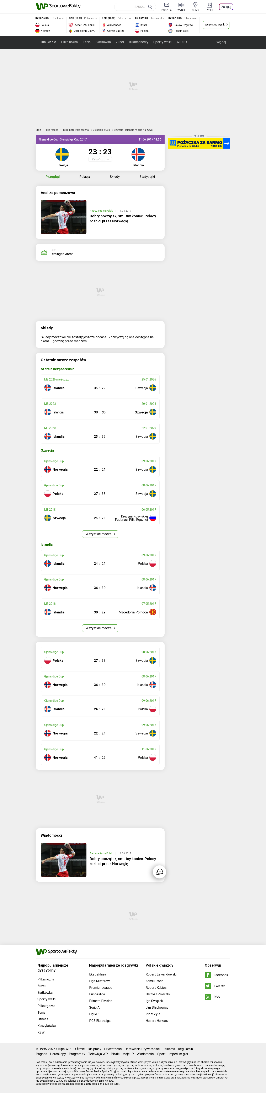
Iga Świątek (154, 1001)
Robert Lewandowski (161, 974)
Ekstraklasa (97, 974)
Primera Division (100, 1001)
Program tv (77, 1054)
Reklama (169, 1049)
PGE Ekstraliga (100, 1021)
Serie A (94, 1007)
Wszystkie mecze (99, 534)
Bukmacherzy (138, 42)
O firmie (79, 1049)
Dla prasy (94, 1049)
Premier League (100, 988)
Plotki (115, 1054)
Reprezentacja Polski (102, 210)
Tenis (87, 42)
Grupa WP (63, 1049)
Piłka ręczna (52, 129)
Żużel (120, 42)
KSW (40, 1032)
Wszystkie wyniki (215, 24)
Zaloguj (226, 6)
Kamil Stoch (154, 981)
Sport (161, 1054)
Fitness (42, 1019)
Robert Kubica (156, 988)
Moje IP (128, 1054)
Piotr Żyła (153, 1014)
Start (38, 129)
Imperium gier (178, 1054)
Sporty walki (162, 42)
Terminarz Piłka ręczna (76, 129)
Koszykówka (46, 1026)
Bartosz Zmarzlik (158, 994)
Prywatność (113, 1049)
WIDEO (181, 42)
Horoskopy (58, 1054)
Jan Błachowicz (157, 1007)
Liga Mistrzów (99, 981)
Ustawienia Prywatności (142, 1049)
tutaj (116, 1083)
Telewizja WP (98, 1054)
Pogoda (41, 1054)
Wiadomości (145, 1054)
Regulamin (185, 1049)
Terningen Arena (61, 254)
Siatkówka (103, 42)
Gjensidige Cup (101, 129)
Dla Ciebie (48, 42)
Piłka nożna (69, 42)
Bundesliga (97, 994)
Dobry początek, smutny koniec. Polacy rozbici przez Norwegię (123, 218)
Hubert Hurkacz (157, 1021)
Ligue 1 (94, 1014)
